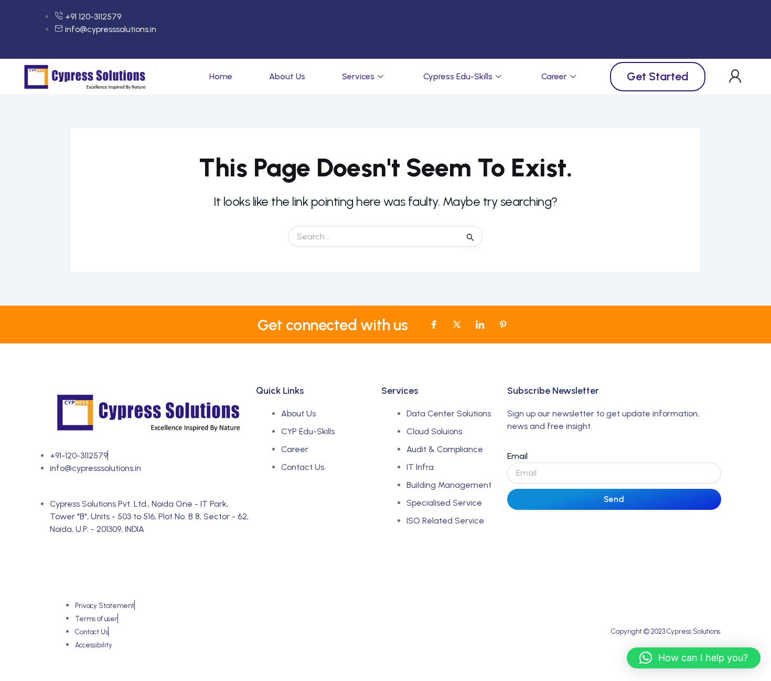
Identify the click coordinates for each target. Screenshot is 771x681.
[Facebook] (434, 324)
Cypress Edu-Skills (457, 76)
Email (517, 456)
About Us (287, 76)
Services (358, 76)
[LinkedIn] (480, 324)
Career (554, 76)
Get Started (658, 76)
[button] (735, 77)
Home (220, 76)
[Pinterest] (503, 324)
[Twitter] (457, 324)
